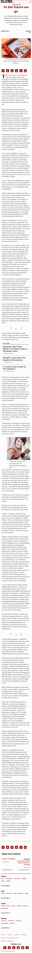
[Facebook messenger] (25, 70)
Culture (3, 893)
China (2, 878)
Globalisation (9, 878)
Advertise (10, 934)
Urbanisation (4, 908)
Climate (3, 905)
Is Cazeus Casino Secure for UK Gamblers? (14, 367)
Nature (13, 905)
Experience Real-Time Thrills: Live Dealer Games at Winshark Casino (15, 348)
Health (15, 893)
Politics (8, 881)
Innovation (11, 920)
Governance (17, 878)
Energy (8, 905)
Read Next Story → (24, 870)
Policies (3, 938)
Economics (4, 920)
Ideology (24, 878)
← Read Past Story (7, 870)
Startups (12, 923)
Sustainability (4, 923)
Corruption (18, 920)
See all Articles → (5, 885)
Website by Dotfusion (7, 941)
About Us (3, 934)
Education (9, 893)
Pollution (19, 905)
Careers (16, 934)
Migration (20, 893)
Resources (26, 905)
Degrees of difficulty (8, 859)
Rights (26, 893)
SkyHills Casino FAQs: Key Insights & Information (14, 358)
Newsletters (23, 934)
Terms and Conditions (13, 938)
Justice (3, 881)
